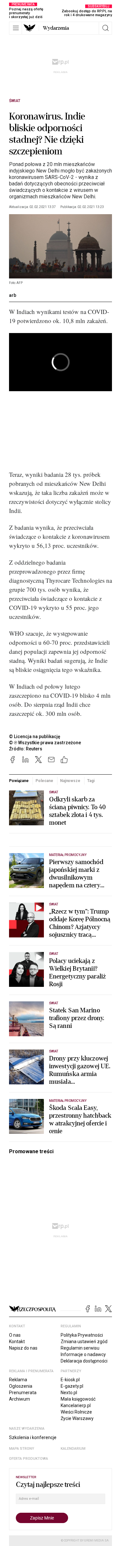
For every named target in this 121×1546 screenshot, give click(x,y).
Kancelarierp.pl (76, 1405)
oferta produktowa (28, 1459)
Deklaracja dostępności (84, 1360)
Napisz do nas (23, 1348)
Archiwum (19, 1399)
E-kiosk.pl (70, 1379)
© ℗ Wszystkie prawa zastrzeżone (45, 742)
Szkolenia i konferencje (32, 1437)
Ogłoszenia (20, 1386)
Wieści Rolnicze (76, 1412)
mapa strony (21, 1449)
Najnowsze (70, 780)
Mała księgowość (78, 1399)
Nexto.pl (69, 1392)
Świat (14, 101)
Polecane (44, 780)
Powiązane (19, 780)
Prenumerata (22, 1392)
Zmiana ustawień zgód (84, 1341)
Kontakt (17, 1341)
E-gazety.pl (72, 1386)
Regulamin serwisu (80, 1348)
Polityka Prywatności (82, 1335)
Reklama (18, 1379)
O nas (15, 1335)
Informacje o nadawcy (83, 1354)
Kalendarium (73, 1449)
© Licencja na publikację (35, 736)
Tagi (91, 780)
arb (12, 295)
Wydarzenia (56, 28)
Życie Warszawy (77, 1418)
